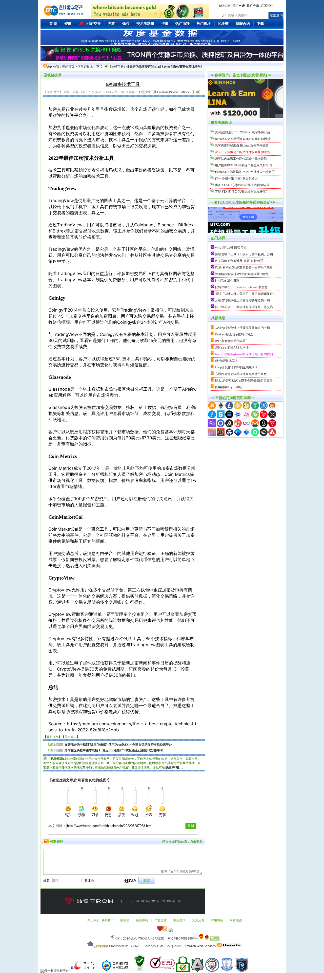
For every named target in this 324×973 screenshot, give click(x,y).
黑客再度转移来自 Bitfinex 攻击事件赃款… (243, 145)
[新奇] (148, 811)
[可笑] (108, 811)
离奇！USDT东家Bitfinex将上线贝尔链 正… (244, 185)
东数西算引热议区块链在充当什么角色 (241, 374)
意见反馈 (198, 920)
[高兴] (68, 811)
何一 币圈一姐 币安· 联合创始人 (236, 178)
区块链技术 (85, 66)
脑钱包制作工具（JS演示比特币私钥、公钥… (245, 254)
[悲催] (135, 811)
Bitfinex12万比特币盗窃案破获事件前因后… (244, 139)
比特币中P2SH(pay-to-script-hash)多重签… (243, 287)
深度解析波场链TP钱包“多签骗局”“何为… (243, 274)
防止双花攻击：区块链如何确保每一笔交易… (245, 307)
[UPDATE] (245, 232)
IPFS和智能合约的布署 (230, 341)
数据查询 (179, 920)
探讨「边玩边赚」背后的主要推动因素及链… (245, 294)
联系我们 (267, 6)
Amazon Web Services (200, 946)
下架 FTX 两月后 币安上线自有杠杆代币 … (243, 191)
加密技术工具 (147, 92)
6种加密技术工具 (226, 361)
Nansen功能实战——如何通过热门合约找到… (245, 354)
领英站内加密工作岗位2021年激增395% (241, 158)
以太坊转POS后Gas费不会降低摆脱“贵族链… (245, 380)
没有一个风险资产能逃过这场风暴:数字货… (244, 152)
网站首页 (68, 66)
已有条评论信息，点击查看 (182, 841)
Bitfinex (184, 92)
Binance (174, 92)
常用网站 (217, 920)
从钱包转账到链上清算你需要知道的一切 (242, 300)
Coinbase (162, 92)
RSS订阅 (225, 6)
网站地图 (236, 920)
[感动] (81, 811)
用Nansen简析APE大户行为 (233, 347)
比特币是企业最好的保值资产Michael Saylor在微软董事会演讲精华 (155, 66)
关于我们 (93, 920)
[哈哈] (95, 811)
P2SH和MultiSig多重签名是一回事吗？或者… (245, 267)
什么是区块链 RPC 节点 (231, 247)
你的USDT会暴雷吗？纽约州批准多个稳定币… (246, 172)
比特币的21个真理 (227, 280)
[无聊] (162, 811)
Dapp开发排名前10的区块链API (236, 367)
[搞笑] (121, 811)
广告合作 (161, 920)
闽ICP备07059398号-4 (183, 938)
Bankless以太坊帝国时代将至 (234, 334)
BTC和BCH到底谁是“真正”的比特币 (239, 261)
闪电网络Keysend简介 (229, 387)
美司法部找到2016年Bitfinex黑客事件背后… (244, 132)
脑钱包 (124, 920)
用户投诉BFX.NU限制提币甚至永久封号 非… (245, 165)
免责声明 (142, 920)
